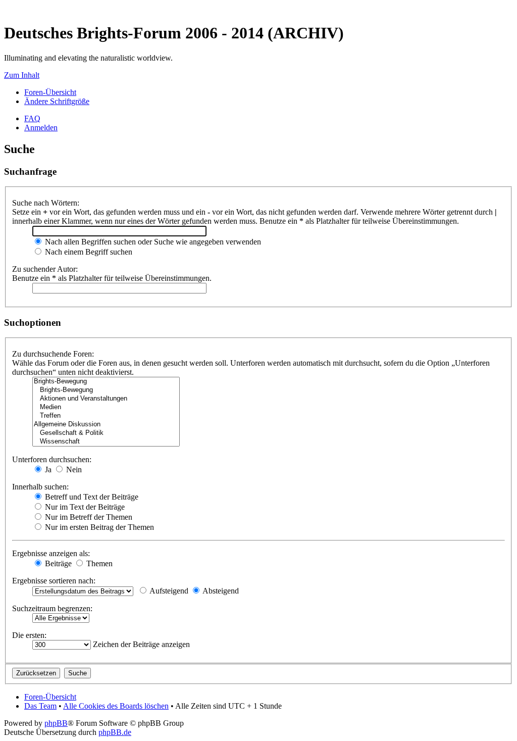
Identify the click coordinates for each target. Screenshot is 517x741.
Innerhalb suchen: (40, 486)
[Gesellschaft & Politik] (106, 433)
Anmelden (41, 127)
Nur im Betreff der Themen (87, 517)
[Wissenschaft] (106, 441)
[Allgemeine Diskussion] (106, 424)
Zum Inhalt (21, 75)
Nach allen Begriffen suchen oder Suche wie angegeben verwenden (152, 241)
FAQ (32, 118)
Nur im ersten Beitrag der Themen (98, 527)
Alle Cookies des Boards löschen (116, 706)
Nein (73, 469)
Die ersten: (29, 635)
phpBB (56, 723)
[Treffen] (106, 416)
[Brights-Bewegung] (106, 381)
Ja (47, 469)
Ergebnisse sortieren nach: (53, 580)
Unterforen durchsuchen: (51, 459)
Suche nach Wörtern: (45, 203)
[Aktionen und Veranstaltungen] (106, 398)
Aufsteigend (168, 590)
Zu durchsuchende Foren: (53, 354)
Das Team (40, 706)
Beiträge (57, 563)
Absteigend (220, 590)
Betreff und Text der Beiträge (90, 496)
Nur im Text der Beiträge (84, 507)
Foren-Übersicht (50, 92)
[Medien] (106, 407)
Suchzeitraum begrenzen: (52, 608)
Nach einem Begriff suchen (87, 252)
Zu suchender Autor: (45, 269)
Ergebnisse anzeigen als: (51, 553)
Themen (98, 563)
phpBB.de (114, 732)
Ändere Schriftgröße (56, 101)
